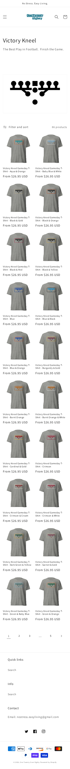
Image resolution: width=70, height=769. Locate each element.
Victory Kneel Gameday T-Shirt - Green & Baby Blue (16, 613)
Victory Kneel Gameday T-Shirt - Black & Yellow (49, 268)
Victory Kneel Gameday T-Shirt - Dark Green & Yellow (17, 563)
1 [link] (9, 636)
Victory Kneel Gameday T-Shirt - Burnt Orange (16, 416)
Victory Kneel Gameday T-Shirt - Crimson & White (49, 514)
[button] (5, 17)
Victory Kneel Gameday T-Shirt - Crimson (49, 465)
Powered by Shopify (48, 762)
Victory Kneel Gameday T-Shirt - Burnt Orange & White (50, 416)
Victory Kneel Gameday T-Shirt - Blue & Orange (16, 367)
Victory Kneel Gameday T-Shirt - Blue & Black (49, 317)
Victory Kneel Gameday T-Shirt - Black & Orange (49, 219)
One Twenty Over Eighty (29, 762)
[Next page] (61, 636)
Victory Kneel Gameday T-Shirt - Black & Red (16, 268)
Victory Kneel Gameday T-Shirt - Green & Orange (49, 613)
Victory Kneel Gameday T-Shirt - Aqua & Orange (16, 170)
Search (12, 670)
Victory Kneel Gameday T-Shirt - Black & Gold (16, 219)
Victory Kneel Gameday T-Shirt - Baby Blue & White (49, 170)
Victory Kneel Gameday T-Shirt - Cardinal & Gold (16, 465)
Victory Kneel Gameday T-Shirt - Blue (16, 317)
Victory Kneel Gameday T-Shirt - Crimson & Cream (16, 514)
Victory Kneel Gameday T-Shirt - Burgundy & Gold (49, 367)
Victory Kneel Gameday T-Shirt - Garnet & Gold (49, 563)
